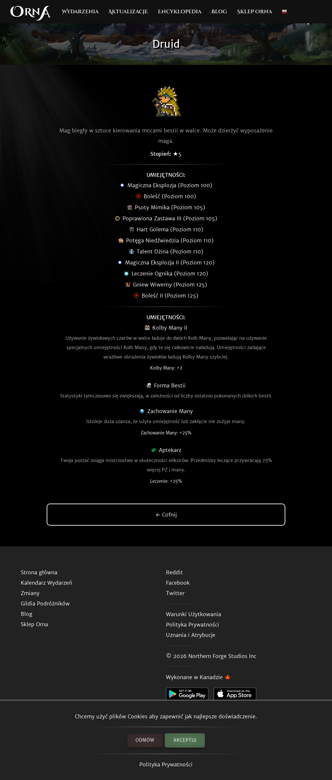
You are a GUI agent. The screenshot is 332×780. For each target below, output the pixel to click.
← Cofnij (166, 514)
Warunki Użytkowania (193, 614)
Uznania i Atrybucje (190, 635)
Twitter (175, 593)
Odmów (145, 740)
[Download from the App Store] (237, 696)
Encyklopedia (179, 11)
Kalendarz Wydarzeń (46, 582)
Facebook (178, 582)
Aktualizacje (128, 11)
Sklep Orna (254, 11)
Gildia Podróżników (45, 603)
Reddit (174, 572)
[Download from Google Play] (190, 696)
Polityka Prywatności (166, 764)
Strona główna (39, 572)
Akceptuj (184, 740)
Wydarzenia (80, 11)
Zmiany (30, 593)
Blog (219, 11)
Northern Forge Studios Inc (222, 656)
